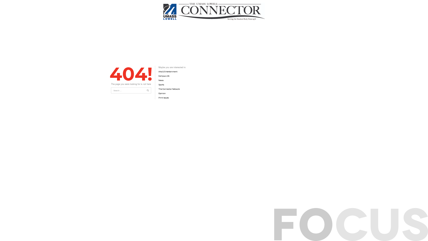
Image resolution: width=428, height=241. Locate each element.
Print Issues (163, 98)
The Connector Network (169, 89)
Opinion (162, 93)
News (161, 80)
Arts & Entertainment (167, 71)
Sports (161, 85)
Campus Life (163, 76)
